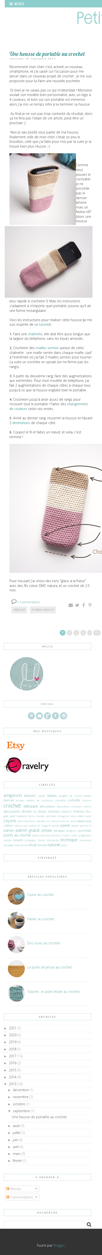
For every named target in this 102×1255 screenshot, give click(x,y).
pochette (84, 831)
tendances (85, 840)
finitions (78, 811)
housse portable (46, 816)
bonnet (9, 800)
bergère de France (70, 796)
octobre (19, 1104)
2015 (13, 1070)
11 (97, 632)
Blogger (59, 1245)
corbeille (74, 800)
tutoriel (44, 324)
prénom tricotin (60, 835)
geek (6, 816)
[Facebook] (55, 715)
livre (19, 821)
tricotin (43, 845)
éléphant (66, 811)
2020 (13, 1035)
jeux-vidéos (77, 816)
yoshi (64, 845)
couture (86, 800)
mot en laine (68, 821)
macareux (29, 821)
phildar (47, 830)
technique (68, 839)
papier (75, 825)
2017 (13, 1056)
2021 (13, 1028)
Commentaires (21, 1197)
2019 (13, 1042)
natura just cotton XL (27, 825)
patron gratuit (43, 610)
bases (52, 795)
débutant (30, 806)
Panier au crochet (40, 919)
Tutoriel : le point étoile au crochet (53, 991)
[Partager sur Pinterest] (90, 605)
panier (65, 825)
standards (53, 840)
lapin (88, 816)
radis (74, 835)
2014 (13, 1077)
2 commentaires (28, 602)
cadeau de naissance (39, 800)
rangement (84, 835)
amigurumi (13, 795)
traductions (21, 845)
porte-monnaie (41, 835)
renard (18, 840)
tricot (33, 845)
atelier (42, 796)
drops (42, 811)
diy (35, 811)
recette (7, 840)
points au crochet (17, 835)
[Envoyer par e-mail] (70, 605)
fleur (88, 811)
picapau (59, 831)
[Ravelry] (47, 715)
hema (31, 816)
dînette (27, 811)
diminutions (21, 422)
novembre (21, 1097)
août (17, 1125)
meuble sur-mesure (48, 821)
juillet (17, 1132)
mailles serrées (47, 348)
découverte (12, 811)
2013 (13, 1084)
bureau (20, 800)
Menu (18, 3)
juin (16, 1140)
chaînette (35, 334)
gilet (12, 816)
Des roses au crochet (43, 943)
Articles (15, 1188)
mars (17, 1153)
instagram (63, 816)
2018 (13, 1049)
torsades (9, 845)
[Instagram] (63, 715)
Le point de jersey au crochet (49, 967)
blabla (87, 796)
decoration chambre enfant (74, 806)
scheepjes (30, 840)
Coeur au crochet (40, 894)
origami (46, 825)
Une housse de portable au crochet (47, 53)
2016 (13, 1063)
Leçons (10, 820)
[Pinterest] (31, 715)
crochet (19, 610)
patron (9, 830)
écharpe (54, 811)
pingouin (71, 830)
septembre (22, 1111)
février (18, 1160)
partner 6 (86, 825)
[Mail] (39, 715)
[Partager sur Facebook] (83, 605)
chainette (60, 800)
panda (55, 825)
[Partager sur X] (77, 605)
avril (16, 1146)
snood (41, 840)
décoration (47, 806)
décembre (21, 1090)
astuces (30, 795)
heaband (22, 816)
